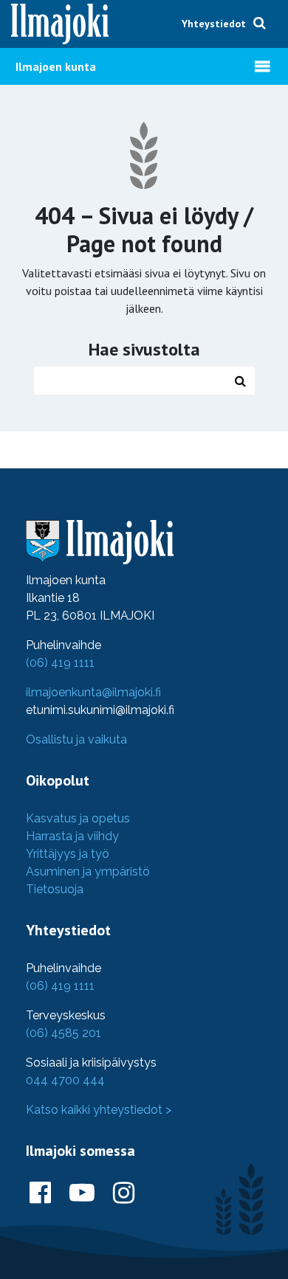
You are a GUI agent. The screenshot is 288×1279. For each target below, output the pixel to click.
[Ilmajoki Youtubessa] (82, 1193)
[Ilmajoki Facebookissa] (40, 1193)
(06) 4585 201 (63, 1033)
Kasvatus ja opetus (78, 818)
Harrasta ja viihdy (72, 836)
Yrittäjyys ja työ (67, 854)
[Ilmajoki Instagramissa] (123, 1193)
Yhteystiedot (214, 23)
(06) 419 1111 (60, 663)
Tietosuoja (54, 889)
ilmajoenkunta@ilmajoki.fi (93, 692)
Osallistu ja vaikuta (76, 739)
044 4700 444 (65, 1080)
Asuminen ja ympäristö (88, 871)
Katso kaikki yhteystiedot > (98, 1110)
